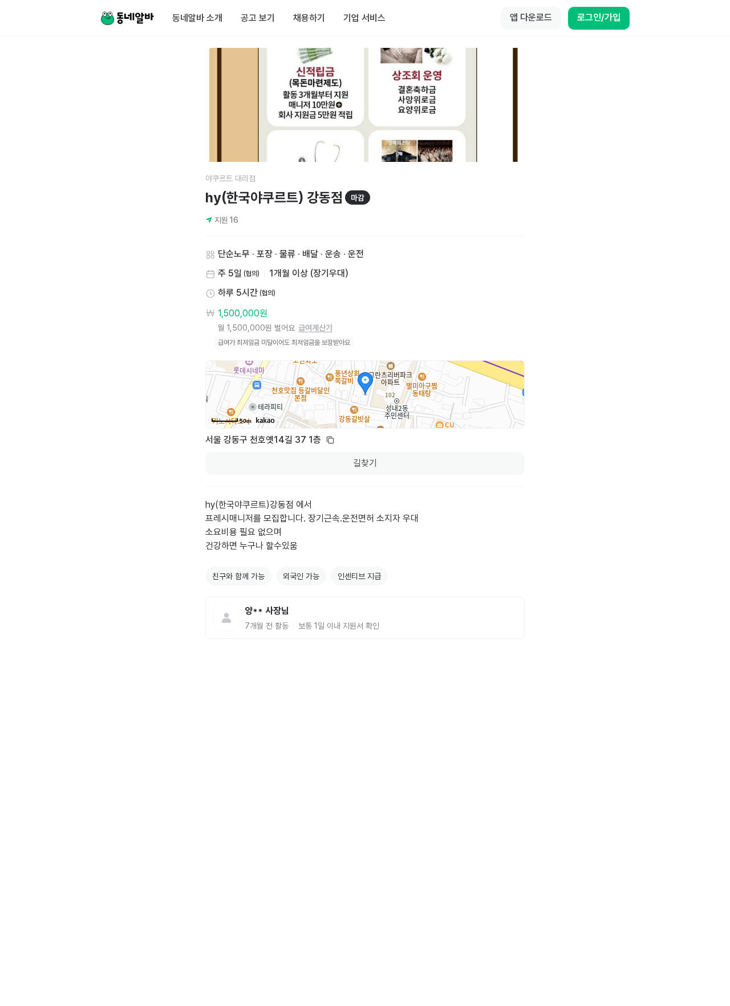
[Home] (127, 18)
